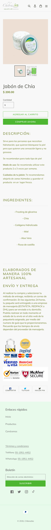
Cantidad (7, 100)
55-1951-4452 (23, 452)
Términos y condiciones (17, 446)
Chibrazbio (29, 521)
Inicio (8, 416)
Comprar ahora (25, 121)
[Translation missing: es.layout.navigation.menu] (46, 6)
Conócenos (11, 431)
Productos (10, 424)
